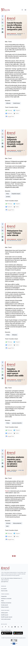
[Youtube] (12, 627)
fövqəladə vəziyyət (16, 193)
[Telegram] (15, 627)
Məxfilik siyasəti (4, 614)
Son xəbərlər (4, 588)
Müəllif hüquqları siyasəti (6, 617)
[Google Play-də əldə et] (18, 633)
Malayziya (14, 334)
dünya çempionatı (17, 523)
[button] (2, 16)
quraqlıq (8, 196)
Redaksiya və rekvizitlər (6, 598)
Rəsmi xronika (4, 590)
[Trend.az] (5, 10)
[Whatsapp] (2, 627)
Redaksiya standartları (6, 602)
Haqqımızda (4, 596)
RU (16, 643)
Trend (6, 491)
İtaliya (7, 193)
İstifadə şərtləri (4, 612)
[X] (8, 627)
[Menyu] (25, 9)
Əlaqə (2, 600)
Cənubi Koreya (16, 103)
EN (11, 643)
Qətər (7, 526)
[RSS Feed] (21, 627)
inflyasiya (8, 103)
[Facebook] (5, 627)
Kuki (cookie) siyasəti (5, 619)
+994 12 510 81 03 (5, 579)
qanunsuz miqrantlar (17, 423)
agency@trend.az (4, 581)
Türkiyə (7, 334)
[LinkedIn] (18, 627)
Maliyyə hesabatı (5, 607)
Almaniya (8, 523)
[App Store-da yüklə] (6, 633)
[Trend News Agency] (5, 568)
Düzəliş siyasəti (4, 605)
